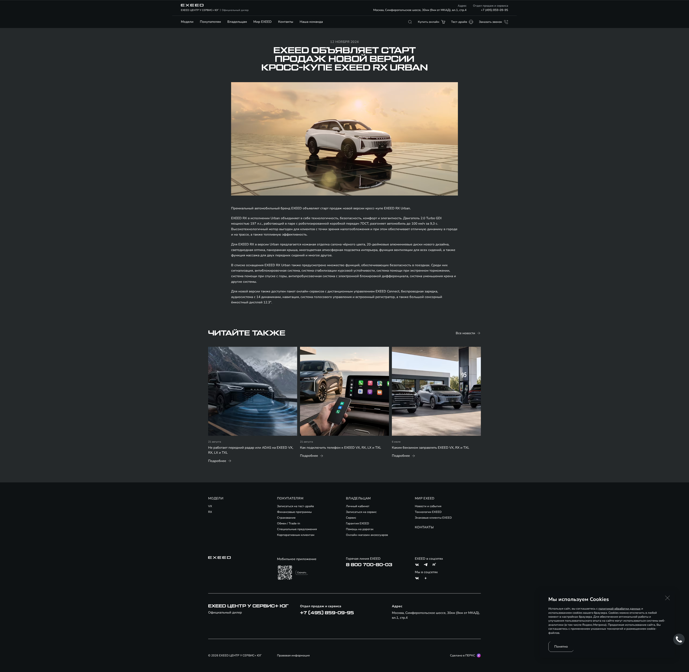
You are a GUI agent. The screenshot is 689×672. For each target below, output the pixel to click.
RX (210, 512)
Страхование (286, 517)
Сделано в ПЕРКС (462, 655)
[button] (667, 598)
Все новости (465, 333)
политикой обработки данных (619, 609)
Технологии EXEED (428, 512)
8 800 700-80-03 (369, 565)
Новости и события (428, 506)
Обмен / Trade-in (288, 523)
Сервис (351, 517)
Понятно (561, 646)
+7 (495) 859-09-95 (494, 10)
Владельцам (237, 22)
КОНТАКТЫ (424, 527)
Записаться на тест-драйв (295, 506)
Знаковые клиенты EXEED (433, 517)
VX (210, 506)
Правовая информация (293, 655)
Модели (187, 22)
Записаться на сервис (361, 512)
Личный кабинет (357, 506)
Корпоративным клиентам (295, 535)
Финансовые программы (294, 512)
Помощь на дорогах (360, 529)
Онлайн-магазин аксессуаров (367, 535)
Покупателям (210, 22)
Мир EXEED (262, 22)
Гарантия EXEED (357, 523)
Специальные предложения (297, 529)
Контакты (285, 22)
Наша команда (311, 22)
